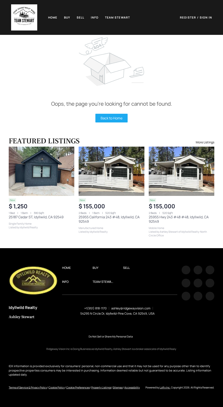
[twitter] (210, 270)
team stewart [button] (117, 17)
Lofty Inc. (165, 387)
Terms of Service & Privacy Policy (28, 387)
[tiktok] (186, 296)
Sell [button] (80, 17)
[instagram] (198, 283)
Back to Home (111, 118)
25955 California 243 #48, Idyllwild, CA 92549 (109, 219)
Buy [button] (67, 17)
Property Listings (101, 387)
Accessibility (132, 387)
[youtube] (210, 283)
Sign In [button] (206, 17)
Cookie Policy (57, 387)
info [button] (94, 17)
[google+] (210, 296)
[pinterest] (198, 296)
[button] (24, 17)
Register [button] (188, 17)
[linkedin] (198, 270)
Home (52, 17)
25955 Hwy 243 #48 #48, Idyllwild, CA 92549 (179, 219)
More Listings (205, 142)
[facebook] (186, 270)
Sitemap (118, 387)
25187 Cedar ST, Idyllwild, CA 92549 (36, 217)
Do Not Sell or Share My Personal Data (111, 336)
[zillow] (186, 283)
